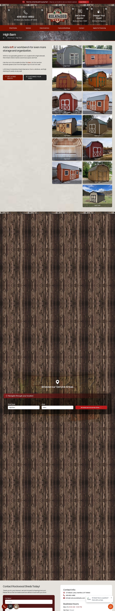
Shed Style (11, 404)
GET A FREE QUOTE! (11, 77)
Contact (81, 28)
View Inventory (44, 28)
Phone (7, 606)
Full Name (8, 598)
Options (28, 28)
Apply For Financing (99, 28)
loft (12, 47)
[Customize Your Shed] (16, 606)
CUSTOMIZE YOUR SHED (34, 77)
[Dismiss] (91, 2)
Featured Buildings (64, 28)
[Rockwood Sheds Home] (57, 15)
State (43, 404)
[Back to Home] (3, 38)
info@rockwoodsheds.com (75, 598)
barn (29, 62)
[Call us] (4, 606)
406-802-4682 (70, 595)
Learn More (82, 2)
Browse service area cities (90, 407)
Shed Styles (13, 28)
